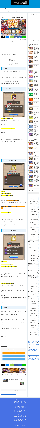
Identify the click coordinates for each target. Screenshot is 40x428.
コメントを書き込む (14, 390)
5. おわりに (11, 64)
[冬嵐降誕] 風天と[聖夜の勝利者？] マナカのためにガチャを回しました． (33, 355)
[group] (5, 372)
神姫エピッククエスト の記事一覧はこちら (14, 352)
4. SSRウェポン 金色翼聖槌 (13, 63)
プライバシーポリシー (22, 425)
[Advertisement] (13, 47)
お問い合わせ (17, 425)
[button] (25, 372)
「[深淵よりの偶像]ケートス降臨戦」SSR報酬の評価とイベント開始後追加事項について (33, 360)
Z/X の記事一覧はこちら (14, 355)
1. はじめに (11, 59)
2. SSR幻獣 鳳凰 (12, 60)
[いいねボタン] (2, 341)
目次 (12, 57)
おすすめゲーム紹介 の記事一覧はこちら (13, 358)
